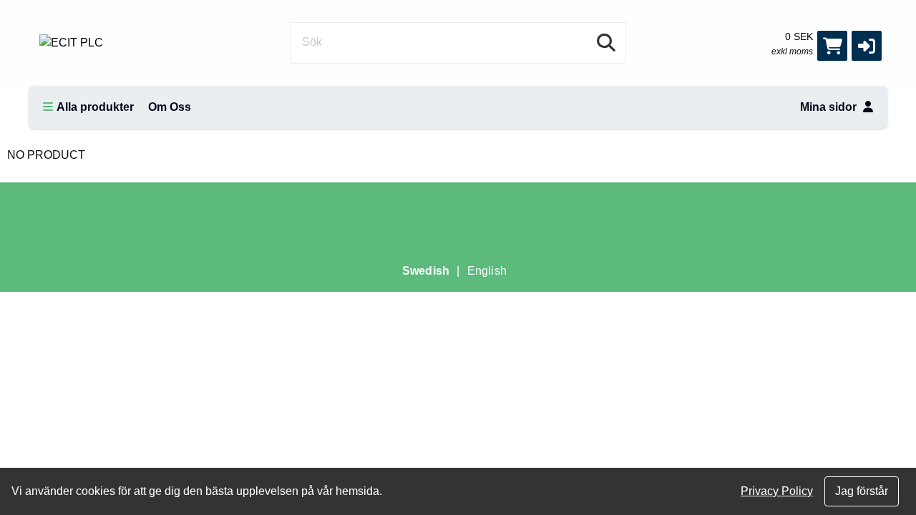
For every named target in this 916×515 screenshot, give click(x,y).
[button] (867, 46)
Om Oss (169, 107)
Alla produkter (95, 107)
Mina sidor (829, 107)
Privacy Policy (777, 491)
